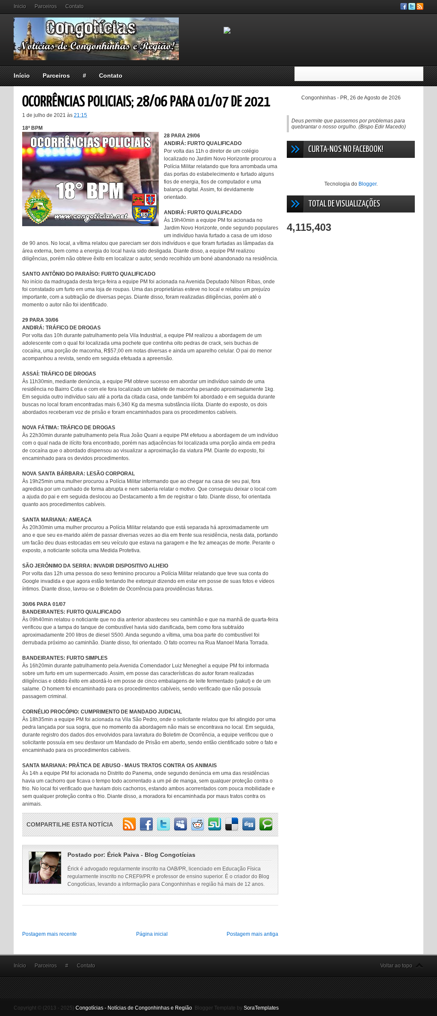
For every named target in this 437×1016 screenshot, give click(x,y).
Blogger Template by (237, 1008)
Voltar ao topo (396, 966)
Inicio (20, 6)
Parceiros (46, 6)
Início (22, 75)
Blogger (367, 184)
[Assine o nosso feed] (420, 8)
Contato (74, 6)
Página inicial (152, 934)
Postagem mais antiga (252, 934)
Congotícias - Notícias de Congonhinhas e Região (134, 1008)
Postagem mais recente (49, 934)
